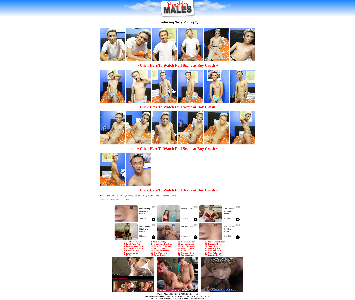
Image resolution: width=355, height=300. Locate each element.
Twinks (150, 196)
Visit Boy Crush (122, 199)
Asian (122, 196)
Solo (144, 196)
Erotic (173, 196)
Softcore (114, 196)
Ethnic (129, 196)
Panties (158, 196)
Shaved (136, 196)
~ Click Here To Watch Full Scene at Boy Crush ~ (177, 65)
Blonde (166, 196)
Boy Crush (109, 199)
